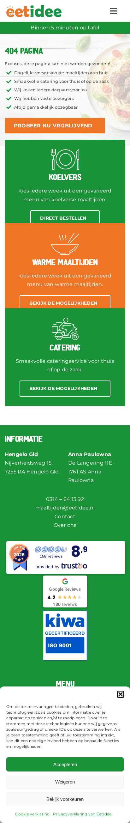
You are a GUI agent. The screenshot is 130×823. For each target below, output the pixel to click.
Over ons (65, 525)
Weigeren (65, 781)
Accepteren (65, 764)
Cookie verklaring (32, 814)
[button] (120, 694)
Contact (65, 517)
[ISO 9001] (65, 613)
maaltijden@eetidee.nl (65, 508)
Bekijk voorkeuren (65, 799)
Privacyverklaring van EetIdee (82, 814)
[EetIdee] (34, 7)
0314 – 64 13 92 (65, 499)
